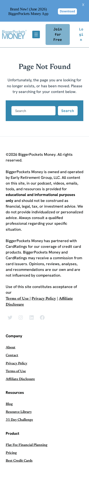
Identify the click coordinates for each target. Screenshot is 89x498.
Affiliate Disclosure (20, 379)
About (10, 347)
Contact (12, 355)
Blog (9, 404)
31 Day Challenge (19, 420)
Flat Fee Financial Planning (26, 445)
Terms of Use (18, 299)
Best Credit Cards (19, 461)
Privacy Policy (44, 299)
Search (67, 110)
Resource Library (19, 412)
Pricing (11, 453)
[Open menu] (36, 34)
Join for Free (57, 34)
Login (81, 34)
